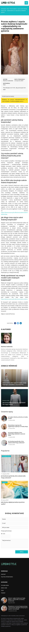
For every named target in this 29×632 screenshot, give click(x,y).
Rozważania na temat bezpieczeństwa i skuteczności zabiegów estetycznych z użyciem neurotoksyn (18, 608)
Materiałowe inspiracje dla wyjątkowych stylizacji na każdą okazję (18, 425)
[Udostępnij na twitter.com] (18, 323)
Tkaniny (3, 593)
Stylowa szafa (5, 585)
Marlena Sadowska (8, 80)
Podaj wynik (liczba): (6, 531)
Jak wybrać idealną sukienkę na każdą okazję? (18, 417)
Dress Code (4, 588)
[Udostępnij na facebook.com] (15, 323)
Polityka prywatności (7, 576)
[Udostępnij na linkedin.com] (21, 323)
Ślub (4, 85)
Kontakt (3, 574)
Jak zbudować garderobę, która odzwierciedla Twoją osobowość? (16, 442)
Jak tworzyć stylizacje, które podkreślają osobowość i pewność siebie (16, 434)
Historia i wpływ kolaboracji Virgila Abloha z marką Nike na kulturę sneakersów (16, 599)
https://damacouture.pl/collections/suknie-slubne (14, 299)
